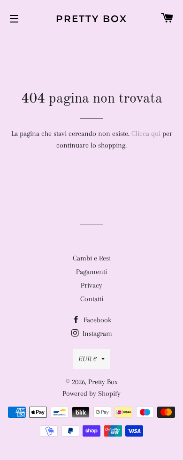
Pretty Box (91, 18)
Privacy (91, 285)
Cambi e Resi (92, 258)
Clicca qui (145, 133)
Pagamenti (91, 271)
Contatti (91, 299)
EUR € (87, 359)
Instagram (96, 333)
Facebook (96, 320)
